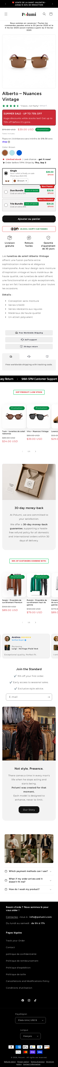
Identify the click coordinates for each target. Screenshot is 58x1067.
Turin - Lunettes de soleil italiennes (13, 432)
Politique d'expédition (18, 967)
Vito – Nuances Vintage (37, 431)
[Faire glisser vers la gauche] (22, 451)
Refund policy (10, 1062)
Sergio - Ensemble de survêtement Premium (12, 601)
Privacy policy (23, 1062)
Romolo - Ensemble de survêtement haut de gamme (37, 602)
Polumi (21, 1057)
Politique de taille (16, 974)
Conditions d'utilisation (19, 987)
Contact (10, 947)
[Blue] (19, 153)
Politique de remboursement (22, 960)
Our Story (29, 809)
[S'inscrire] (48, 697)
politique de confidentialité (21, 954)
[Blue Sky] (12, 153)
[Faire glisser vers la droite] (35, 451)
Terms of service (37, 1062)
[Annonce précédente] (5, 4)
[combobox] (20, 180)
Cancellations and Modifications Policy (28, 981)
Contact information (31, 1064)
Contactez (12, 917)
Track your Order (15, 940)
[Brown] (5, 153)
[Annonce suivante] (52, 4)
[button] (6, 14)
